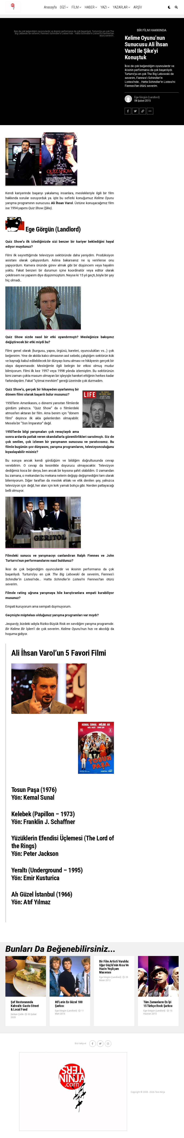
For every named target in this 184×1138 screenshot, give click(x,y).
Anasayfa (50, 7)
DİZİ (63, 7)
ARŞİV (138, 7)
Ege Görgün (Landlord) (147, 97)
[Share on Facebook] (128, 111)
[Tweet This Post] (135, 111)
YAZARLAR (120, 7)
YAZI (103, 7)
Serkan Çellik (17, 1014)
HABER (90, 7)
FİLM (75, 7)
